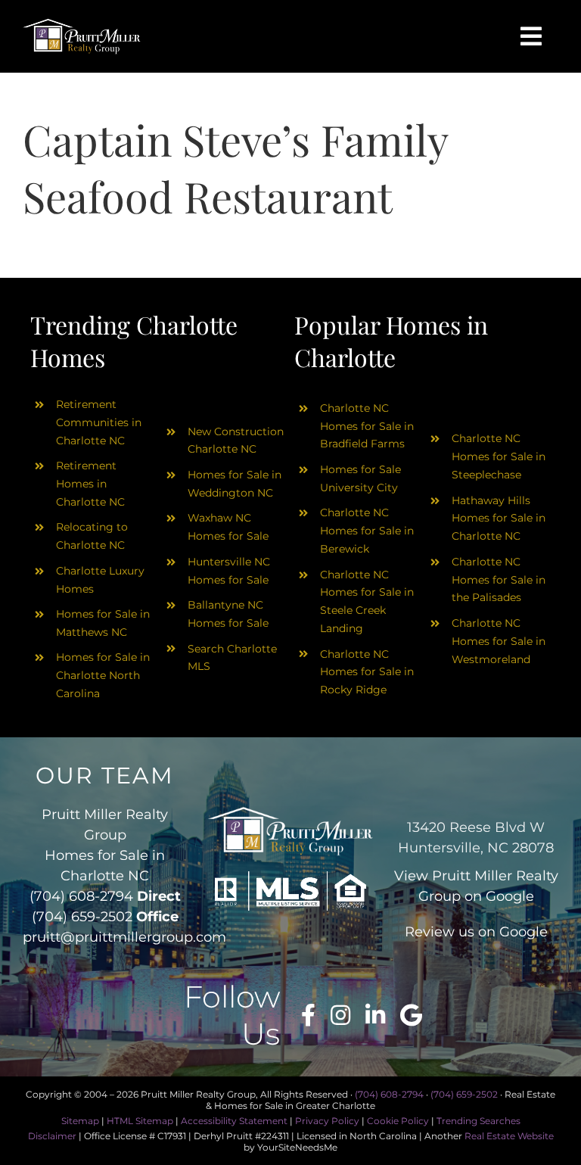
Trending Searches (478, 1120)
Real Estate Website (509, 1136)
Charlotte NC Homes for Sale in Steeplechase (498, 456)
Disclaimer (52, 1136)
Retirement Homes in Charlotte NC (90, 484)
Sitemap (80, 1120)
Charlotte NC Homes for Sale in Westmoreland (498, 641)
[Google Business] (411, 1015)
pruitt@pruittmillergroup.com (124, 937)
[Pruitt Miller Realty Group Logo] (82, 24)
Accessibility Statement (234, 1120)
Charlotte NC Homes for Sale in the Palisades (498, 580)
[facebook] (308, 1015)
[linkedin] (375, 1015)
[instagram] (340, 1015)
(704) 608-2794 (81, 896)
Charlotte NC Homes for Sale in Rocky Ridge (367, 672)
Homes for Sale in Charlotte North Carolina (103, 675)
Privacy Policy (327, 1120)
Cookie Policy (398, 1120)
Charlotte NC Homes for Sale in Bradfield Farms (367, 426)
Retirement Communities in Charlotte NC (98, 422)
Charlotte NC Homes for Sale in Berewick (367, 531)
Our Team (105, 776)
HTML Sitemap (140, 1120)
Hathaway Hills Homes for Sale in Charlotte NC (498, 519)
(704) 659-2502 (82, 916)
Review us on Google (476, 932)
